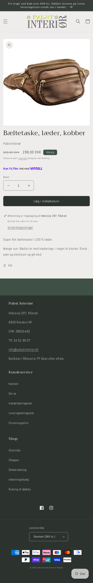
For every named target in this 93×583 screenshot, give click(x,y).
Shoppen (14, 460)
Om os (12, 393)
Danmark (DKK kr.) (44, 536)
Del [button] (10, 265)
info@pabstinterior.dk (24, 349)
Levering (22, 158)
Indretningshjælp (19, 479)
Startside (14, 450)
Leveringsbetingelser (21, 413)
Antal (6, 177)
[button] (5, 21)
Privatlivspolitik (18, 423)
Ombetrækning (17, 470)
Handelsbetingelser (20, 403)
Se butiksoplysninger (20, 227)
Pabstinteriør (42, 568)
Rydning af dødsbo (20, 489)
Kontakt (13, 384)
